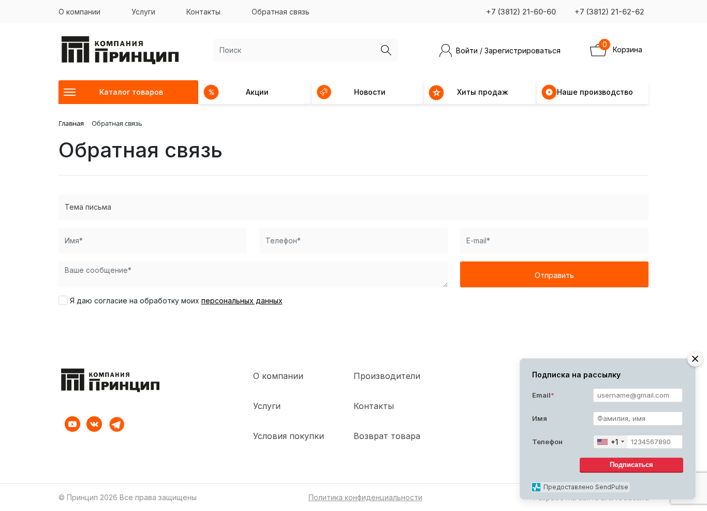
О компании (79, 11)
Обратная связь (281, 11)
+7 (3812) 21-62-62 (609, 11)
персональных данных (242, 300)
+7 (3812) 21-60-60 (521, 11)
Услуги (143, 11)
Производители (387, 376)
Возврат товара (387, 436)
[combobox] (610, 442)
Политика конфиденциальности (365, 497)
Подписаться (631, 465)
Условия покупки (288, 436)
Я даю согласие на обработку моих (176, 300)
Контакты (203, 11)
